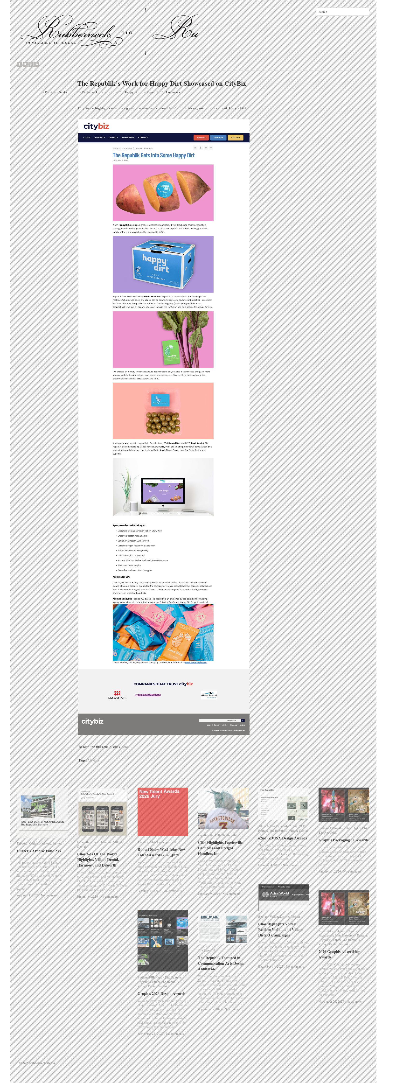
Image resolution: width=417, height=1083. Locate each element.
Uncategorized (166, 842)
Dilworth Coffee (27, 843)
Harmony (45, 843)
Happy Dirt (132, 92)
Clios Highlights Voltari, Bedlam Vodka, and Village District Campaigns (284, 929)
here (124, 746)
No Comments (170, 92)
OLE (302, 826)
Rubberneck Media (42, 1062)
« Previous (49, 92)
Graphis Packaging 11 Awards (343, 840)
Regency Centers (330, 939)
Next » (63, 92)
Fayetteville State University (337, 935)
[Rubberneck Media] (108, 53)
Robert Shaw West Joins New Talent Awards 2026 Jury (162, 852)
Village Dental (122, 842)
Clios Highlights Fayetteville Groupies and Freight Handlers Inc (223, 847)
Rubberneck (90, 92)
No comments (50, 895)
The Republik (150, 92)
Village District (280, 916)
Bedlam (324, 828)
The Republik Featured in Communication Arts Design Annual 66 (221, 963)
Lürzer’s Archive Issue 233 (39, 850)
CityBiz (93, 760)
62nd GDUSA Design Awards (282, 838)
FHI (217, 835)
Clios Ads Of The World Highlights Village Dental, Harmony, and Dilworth (98, 855)
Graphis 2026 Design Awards (161, 993)
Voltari (295, 916)
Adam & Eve (266, 826)
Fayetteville (206, 835)
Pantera (57, 843)
